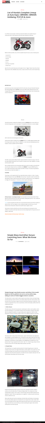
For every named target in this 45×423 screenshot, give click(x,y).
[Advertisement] (22, 7)
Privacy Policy (31, 422)
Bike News (13, 1)
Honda (6, 202)
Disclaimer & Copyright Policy (37, 422)
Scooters (17, 1)
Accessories (22, 1)
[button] (42, 1)
